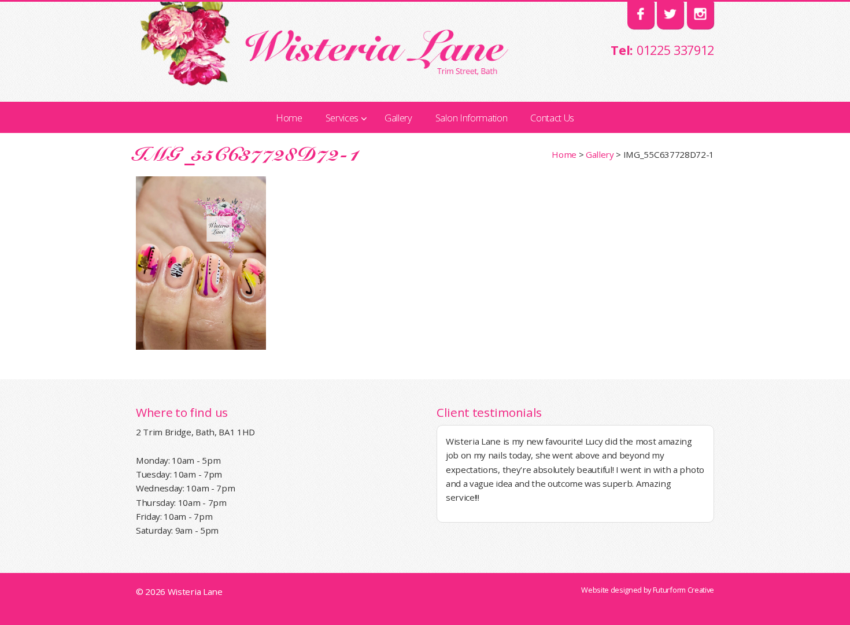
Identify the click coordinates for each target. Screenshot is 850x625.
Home (564, 154)
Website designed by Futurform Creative (647, 590)
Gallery (600, 154)
